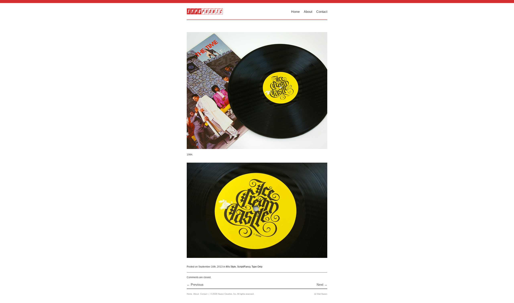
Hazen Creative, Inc (227, 294)
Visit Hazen (322, 294)
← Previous (195, 284)
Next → (322, 284)
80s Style (231, 266)
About (308, 11)
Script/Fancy (243, 266)
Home (295, 11)
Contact (321, 11)
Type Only (257, 266)
